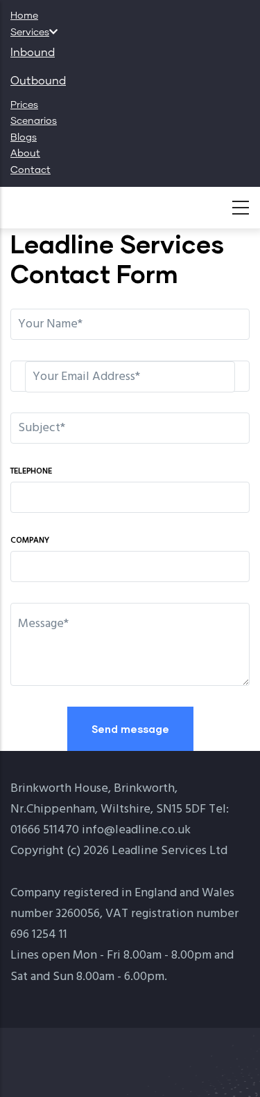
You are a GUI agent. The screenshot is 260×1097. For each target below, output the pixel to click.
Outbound (38, 81)
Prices (24, 105)
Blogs (23, 138)
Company (29, 540)
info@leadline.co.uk (136, 830)
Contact (30, 170)
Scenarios (33, 121)
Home (24, 16)
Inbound (32, 52)
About (25, 153)
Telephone (31, 471)
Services (29, 32)
